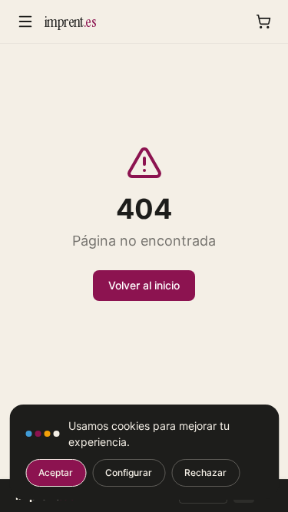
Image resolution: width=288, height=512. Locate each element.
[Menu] (25, 21)
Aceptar (55, 472)
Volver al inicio (144, 285)
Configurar (128, 472)
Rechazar (205, 472)
